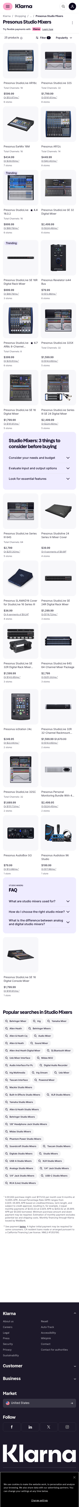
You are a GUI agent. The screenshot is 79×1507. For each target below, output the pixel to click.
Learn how (47, 29)
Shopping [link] (20, 16)
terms (23, 1226)
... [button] (31, 16)
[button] (34, 210)
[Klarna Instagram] (67, 1427)
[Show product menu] (72, 22)
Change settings (39, 1500)
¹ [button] (11, 97)
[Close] (74, 1477)
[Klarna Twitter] (49, 1427)
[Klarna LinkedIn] (30, 1427)
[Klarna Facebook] (12, 1427)
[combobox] (64, 38)
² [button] (53, 551)
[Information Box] (21, 38)
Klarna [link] (6, 16)
